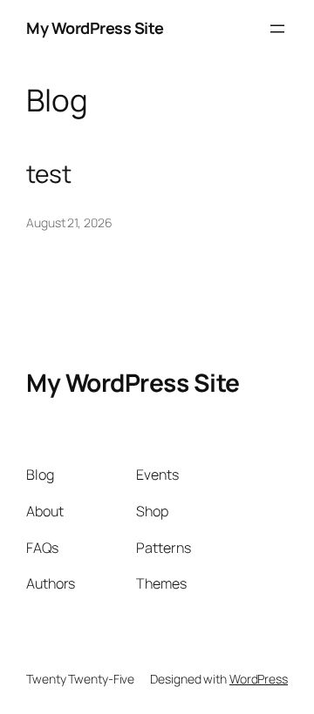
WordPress (258, 678)
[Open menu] (277, 28)
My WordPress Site (95, 27)
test (49, 174)
